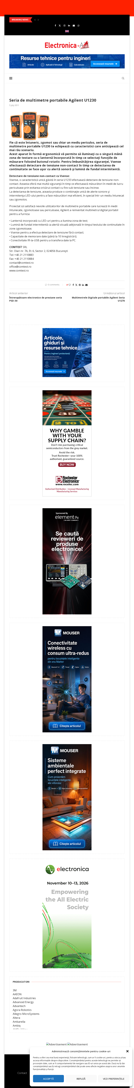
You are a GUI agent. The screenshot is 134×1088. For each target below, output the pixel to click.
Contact (22, 1073)
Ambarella (19, 1021)
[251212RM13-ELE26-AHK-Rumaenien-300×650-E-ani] (67, 864)
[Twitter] (60, 25)
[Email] (74, 25)
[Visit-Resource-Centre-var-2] (67, 56)
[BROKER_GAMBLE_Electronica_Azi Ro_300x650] (67, 392)
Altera (16, 1018)
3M (15, 990)
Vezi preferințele (113, 1078)
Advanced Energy (23, 1002)
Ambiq (16, 1025)
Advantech (19, 1006)
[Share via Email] (86, 284)
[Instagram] (64, 25)
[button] (127, 1051)
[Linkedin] (69, 25)
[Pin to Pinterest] (80, 284)
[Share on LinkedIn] (83, 284)
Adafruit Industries (24, 998)
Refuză (81, 1078)
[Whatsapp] (78, 25)
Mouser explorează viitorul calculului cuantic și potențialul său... (43, 19)
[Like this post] (69, 284)
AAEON (17, 994)
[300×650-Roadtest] (67, 510)
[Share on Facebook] (73, 284)
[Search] (123, 78)
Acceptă (48, 1078)
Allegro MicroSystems (26, 1014)
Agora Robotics (22, 1010)
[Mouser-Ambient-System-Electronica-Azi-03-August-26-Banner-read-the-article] (67, 746)
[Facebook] (55, 25)
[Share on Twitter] (76, 284)
